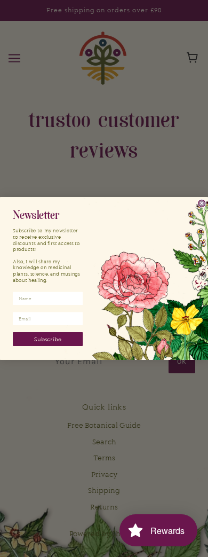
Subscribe (47, 338)
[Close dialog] (201, 203)
